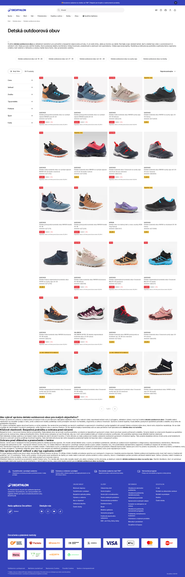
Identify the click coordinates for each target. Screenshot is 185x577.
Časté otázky (77, 507)
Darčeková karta (106, 503)
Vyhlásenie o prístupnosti (16, 568)
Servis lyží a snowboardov (109, 494)
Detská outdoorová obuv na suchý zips (124, 59)
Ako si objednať (78, 500)
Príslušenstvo (42, 16)
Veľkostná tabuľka (79, 503)
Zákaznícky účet (106, 488)
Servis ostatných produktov (110, 497)
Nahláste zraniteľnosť (35, 568)
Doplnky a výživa (56, 16)
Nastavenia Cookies (52, 568)
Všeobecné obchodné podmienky (135, 489)
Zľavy (77, 16)
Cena (10, 80)
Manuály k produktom (135, 521)
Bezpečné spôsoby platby (82, 494)
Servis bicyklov (106, 491)
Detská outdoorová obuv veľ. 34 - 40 (92, 59)
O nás (158, 488)
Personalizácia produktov (109, 500)
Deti (32, 16)
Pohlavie (11, 109)
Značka (10, 94)
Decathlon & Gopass (135, 525)
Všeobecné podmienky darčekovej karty (136, 494)
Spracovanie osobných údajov (138, 501)
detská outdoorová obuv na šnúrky (90, 461)
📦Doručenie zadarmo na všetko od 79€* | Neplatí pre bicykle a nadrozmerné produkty (90, 3)
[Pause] (175, 2)
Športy (10, 16)
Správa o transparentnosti (85, 568)
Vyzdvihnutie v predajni (81, 491)
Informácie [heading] (132, 484)
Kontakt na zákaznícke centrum (166, 491)
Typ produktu (12, 101)
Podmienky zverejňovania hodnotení (136, 515)
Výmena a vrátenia (79, 497)
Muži (25, 16)
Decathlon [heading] (160, 484)
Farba (10, 123)
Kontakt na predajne (162, 494)
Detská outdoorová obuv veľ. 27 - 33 (61, 59)
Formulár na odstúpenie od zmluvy (137, 505)
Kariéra (158, 497)
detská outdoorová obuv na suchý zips (137, 459)
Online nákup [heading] (78, 484)
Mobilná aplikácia (107, 510)
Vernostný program (107, 513)
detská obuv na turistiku (132, 427)
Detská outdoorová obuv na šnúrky (155, 59)
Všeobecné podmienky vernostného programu (136, 510)
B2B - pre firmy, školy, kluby (110, 521)
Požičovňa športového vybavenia (108, 517)
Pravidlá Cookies (68, 568)
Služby (68, 16)
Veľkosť (10, 87)
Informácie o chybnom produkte (139, 518)
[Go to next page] (115, 408)
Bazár (102, 507)
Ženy (18, 16)
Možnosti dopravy (79, 488)
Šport (10, 116)
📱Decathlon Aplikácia (89, 16)
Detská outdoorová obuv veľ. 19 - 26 (30, 59)
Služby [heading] (103, 484)
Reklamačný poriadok (135, 498)
